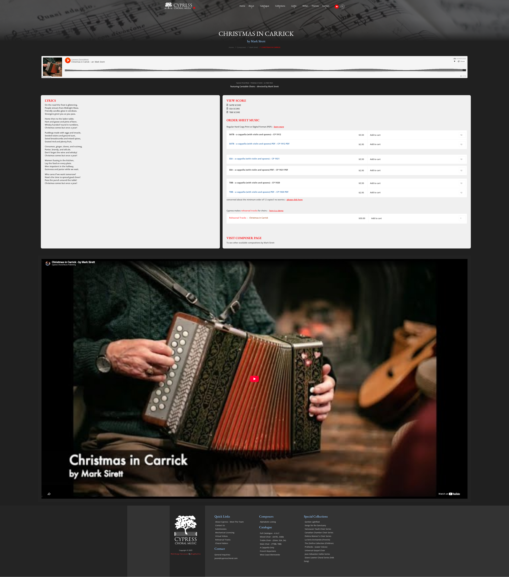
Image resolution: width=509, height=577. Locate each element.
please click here (295, 199)
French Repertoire (268, 551)
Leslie (293, 6)
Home (242, 6)
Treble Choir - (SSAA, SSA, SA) (273, 540)
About (251, 6)
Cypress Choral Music (242, 83)
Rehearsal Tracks (223, 539)
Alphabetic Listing (268, 522)
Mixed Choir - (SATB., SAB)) (272, 537)
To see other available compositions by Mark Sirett (250, 242)
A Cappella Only (267, 547)
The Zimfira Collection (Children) (319, 543)
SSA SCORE (234, 108)
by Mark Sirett (256, 41)
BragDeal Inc (196, 554)
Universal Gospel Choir (315, 550)
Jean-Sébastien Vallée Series (317, 554)
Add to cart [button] (375, 135)
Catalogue (264, 6)
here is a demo (276, 210)
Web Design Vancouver (180, 554)
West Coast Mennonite (270, 554)
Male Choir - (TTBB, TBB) (270, 544)
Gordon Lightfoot (312, 522)
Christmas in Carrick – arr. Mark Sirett (262, 83)
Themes (315, 6)
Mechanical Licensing (224, 532)
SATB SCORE (235, 105)
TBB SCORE (234, 112)
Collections (280, 6)
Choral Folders (221, 543)
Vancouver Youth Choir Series (318, 529)
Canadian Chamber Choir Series (319, 532)
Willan (305, 6)
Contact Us (220, 525)
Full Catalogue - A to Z (269, 533)
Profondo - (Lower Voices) (316, 547)
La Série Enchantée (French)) (317, 539)
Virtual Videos (221, 536)
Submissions (221, 529)
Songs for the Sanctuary (315, 525)
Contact (325, 6)
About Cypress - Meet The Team (229, 522)
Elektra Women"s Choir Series (318, 536)
